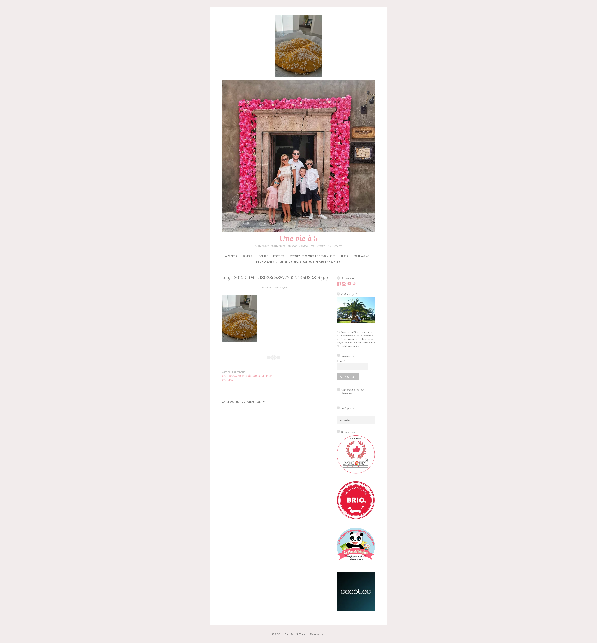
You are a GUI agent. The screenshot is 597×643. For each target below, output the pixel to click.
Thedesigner (281, 287)
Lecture (263, 256)
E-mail (341, 361)
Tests (344, 256)
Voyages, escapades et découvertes (312, 256)
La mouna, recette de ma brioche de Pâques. (247, 376)
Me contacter (265, 262)
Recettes (279, 256)
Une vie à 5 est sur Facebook (352, 391)
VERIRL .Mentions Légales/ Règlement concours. (310, 262)
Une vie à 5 (298, 238)
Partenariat (361, 256)
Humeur (247, 256)
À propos (231, 256)
